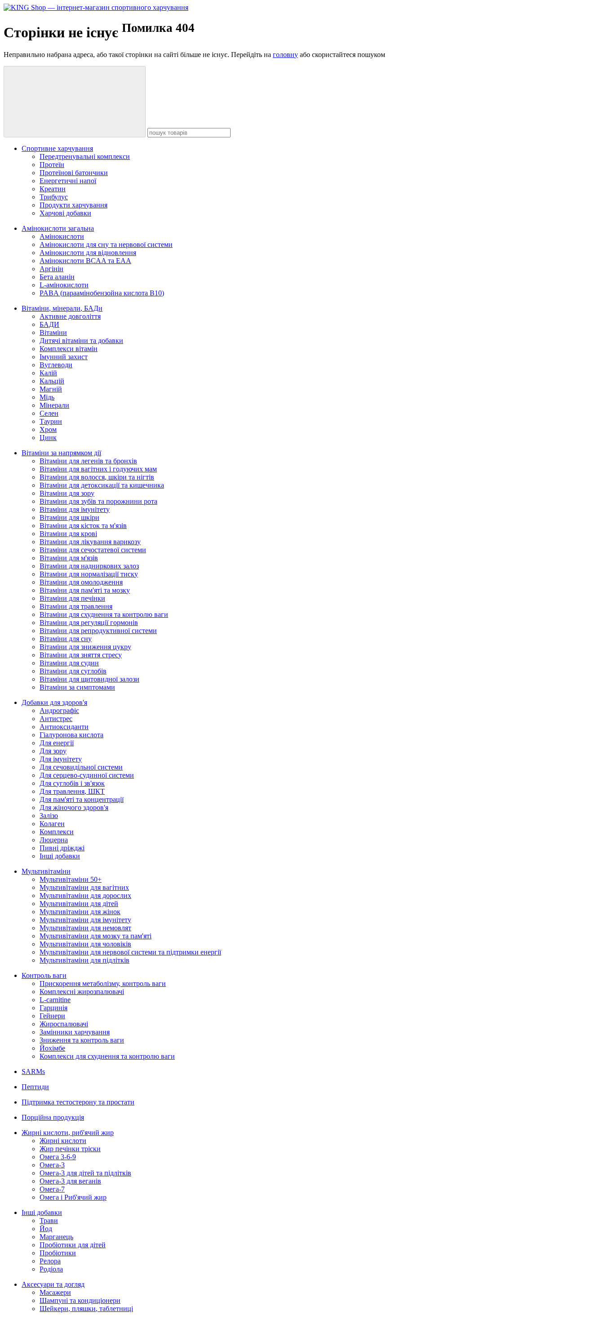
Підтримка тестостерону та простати (78, 1102)
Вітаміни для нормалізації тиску (89, 574)
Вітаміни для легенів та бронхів (88, 461)
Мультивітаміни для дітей (79, 903)
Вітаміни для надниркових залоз (89, 566)
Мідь (47, 397)
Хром (48, 429)
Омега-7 (52, 1189)
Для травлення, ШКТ (72, 791)
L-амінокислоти (64, 285)
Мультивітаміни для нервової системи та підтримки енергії (130, 952)
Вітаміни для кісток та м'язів (83, 525)
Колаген (52, 823)
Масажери (55, 1292)
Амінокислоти (62, 236)
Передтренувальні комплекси (85, 156)
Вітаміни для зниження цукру (85, 647)
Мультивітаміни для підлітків (84, 960)
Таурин (51, 421)
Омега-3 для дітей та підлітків (85, 1173)
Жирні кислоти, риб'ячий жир (68, 1132)
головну (285, 54)
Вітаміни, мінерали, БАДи (62, 308)
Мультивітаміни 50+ (71, 879)
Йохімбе (52, 1048)
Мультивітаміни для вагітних (84, 887)
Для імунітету (61, 759)
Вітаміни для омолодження (81, 582)
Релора (50, 1261)
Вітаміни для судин (69, 663)
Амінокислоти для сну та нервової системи (106, 244)
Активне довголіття (70, 316)
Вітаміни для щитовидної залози (89, 679)
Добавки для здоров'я (54, 702)
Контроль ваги (44, 975)
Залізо (49, 815)
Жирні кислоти (63, 1140)
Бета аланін (57, 277)
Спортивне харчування (57, 148)
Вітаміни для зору (67, 493)
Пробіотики (58, 1253)
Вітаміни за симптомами (77, 687)
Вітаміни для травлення (76, 606)
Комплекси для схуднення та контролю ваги (107, 1056)
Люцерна (54, 840)
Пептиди (35, 1087)
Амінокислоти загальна (58, 228)
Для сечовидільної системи (81, 767)
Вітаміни (53, 332)
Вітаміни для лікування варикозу (90, 542)
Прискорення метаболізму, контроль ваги (103, 983)
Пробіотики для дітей (73, 1245)
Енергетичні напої (68, 181)
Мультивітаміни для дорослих (85, 895)
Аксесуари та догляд (53, 1284)
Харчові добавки (65, 213)
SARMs (33, 1071)
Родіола (51, 1269)
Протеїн (52, 164)
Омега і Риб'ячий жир (73, 1197)
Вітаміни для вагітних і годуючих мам (98, 469)
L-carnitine (55, 999)
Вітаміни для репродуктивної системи (98, 630)
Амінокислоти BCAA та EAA (85, 260)
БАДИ (49, 324)
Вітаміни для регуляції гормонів (89, 622)
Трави (49, 1220)
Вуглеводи (56, 365)
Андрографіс (59, 710)
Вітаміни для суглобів (73, 671)
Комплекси (57, 832)
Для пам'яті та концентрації (82, 799)
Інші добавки (60, 856)
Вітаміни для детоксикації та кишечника (102, 485)
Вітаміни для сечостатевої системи (93, 550)
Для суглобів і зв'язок (72, 783)
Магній (51, 389)
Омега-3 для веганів (70, 1181)
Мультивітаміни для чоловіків (85, 944)
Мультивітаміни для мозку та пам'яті (95, 936)
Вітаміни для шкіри (69, 517)
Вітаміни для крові (68, 533)
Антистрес (56, 718)
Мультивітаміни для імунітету (85, 920)
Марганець (56, 1237)
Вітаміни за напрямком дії (61, 453)
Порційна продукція (53, 1117)
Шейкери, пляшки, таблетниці (86, 1308)
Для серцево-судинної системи (87, 775)
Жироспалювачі (64, 1024)
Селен (49, 413)
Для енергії (57, 743)
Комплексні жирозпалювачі (82, 991)
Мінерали (54, 405)
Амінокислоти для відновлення (88, 252)
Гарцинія (53, 1008)
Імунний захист (64, 357)
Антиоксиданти (64, 726)
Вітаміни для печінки (72, 598)
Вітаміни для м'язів (69, 558)
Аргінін (51, 269)
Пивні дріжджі (62, 848)
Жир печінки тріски (70, 1149)
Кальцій (52, 381)
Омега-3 (52, 1165)
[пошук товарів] (75, 101)
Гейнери (52, 1016)
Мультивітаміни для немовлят (85, 928)
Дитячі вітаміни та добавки (81, 340)
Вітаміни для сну (66, 638)
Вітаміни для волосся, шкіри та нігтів (97, 477)
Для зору (53, 751)
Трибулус (54, 197)
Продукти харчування (73, 205)
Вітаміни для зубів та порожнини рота (98, 501)
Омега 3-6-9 (58, 1157)
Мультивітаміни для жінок (80, 911)
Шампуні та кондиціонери (80, 1300)
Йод (46, 1228)
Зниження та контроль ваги (82, 1040)
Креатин (53, 189)
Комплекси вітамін (69, 348)
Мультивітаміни (46, 871)
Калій (48, 373)
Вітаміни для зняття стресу (81, 655)
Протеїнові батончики (74, 172)
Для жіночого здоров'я (74, 807)
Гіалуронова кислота (71, 735)
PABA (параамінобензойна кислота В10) (102, 293)
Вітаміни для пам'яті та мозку (85, 590)
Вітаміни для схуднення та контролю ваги (104, 614)
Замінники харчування (75, 1032)
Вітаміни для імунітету (75, 509)
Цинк (48, 437)
